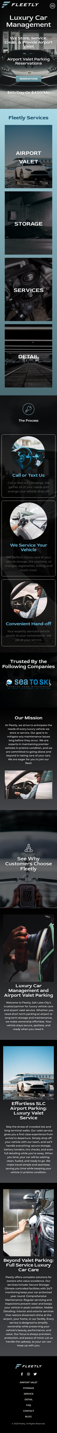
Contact (28, 1410)
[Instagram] (28, 1374)
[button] (7, 684)
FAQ (28, 1405)
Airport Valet (28, 1382)
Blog (28, 1416)
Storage (28, 1388)
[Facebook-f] (21, 1374)
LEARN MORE (28, 167)
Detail (29, 1399)
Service (28, 1393)
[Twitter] (35, 1374)
